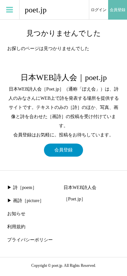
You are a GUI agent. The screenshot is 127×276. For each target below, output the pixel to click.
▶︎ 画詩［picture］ (25, 200)
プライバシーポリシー (30, 239)
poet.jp (36, 10)
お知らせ (16, 213)
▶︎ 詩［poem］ (22, 187)
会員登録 (117, 10)
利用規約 (16, 226)
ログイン (98, 10)
